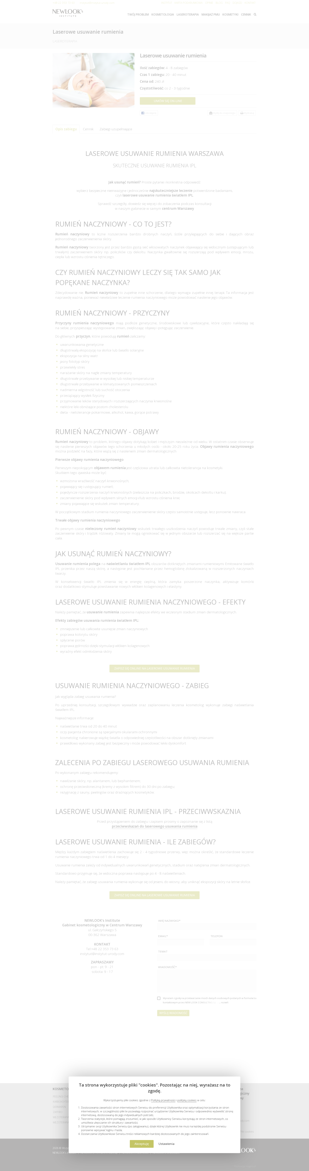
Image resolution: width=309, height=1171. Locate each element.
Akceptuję (141, 1144)
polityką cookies (187, 1100)
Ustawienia (166, 1144)
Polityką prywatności (163, 1100)
